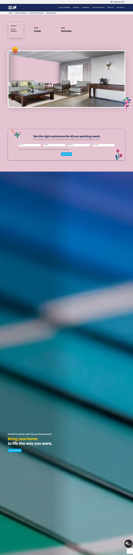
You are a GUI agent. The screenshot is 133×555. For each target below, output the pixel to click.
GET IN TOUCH (66, 154)
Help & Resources (98, 7)
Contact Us (120, 7)
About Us (110, 7)
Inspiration (85, 7)
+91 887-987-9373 (118, 2)
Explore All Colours (14, 450)
